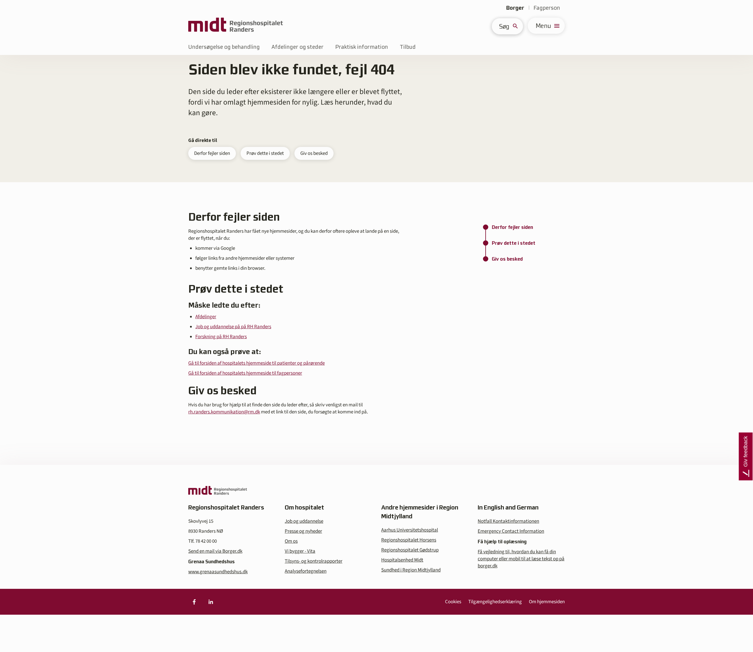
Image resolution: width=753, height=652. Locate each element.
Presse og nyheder (303, 531)
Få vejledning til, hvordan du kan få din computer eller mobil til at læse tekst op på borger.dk (521, 558)
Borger (515, 7)
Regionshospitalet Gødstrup (410, 550)
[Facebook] (194, 602)
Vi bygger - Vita (300, 551)
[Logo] (235, 26)
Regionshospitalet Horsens (408, 540)
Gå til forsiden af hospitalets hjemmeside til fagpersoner (245, 373)
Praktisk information (361, 46)
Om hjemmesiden (547, 601)
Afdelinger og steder (297, 46)
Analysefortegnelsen (305, 571)
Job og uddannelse (304, 521)
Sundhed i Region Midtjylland (411, 570)
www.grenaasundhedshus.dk (218, 571)
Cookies (453, 601)
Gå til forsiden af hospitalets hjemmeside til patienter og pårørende (256, 363)
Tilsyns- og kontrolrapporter (313, 561)
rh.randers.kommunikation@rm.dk (224, 411)
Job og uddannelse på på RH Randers (233, 326)
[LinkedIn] (210, 602)
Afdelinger (205, 316)
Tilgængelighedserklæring (495, 601)
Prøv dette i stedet (265, 153)
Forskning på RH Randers (221, 336)
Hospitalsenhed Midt (402, 560)
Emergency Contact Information (511, 531)
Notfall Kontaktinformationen (508, 521)
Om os (291, 541)
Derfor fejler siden (212, 153)
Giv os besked (314, 153)
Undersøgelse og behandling (224, 46)
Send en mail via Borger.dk (215, 551)
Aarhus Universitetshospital (409, 530)
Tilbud (408, 46)
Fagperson (547, 7)
